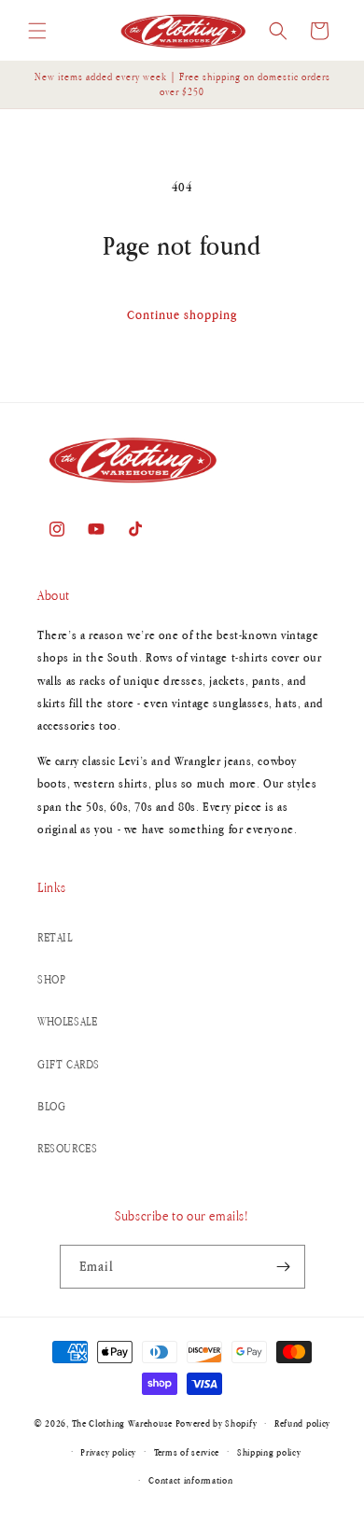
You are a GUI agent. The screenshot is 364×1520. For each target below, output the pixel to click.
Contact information (190, 1479)
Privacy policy (108, 1451)
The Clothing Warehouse (122, 1422)
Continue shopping (182, 314)
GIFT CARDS (68, 1064)
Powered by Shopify (216, 1422)
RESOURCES (67, 1148)
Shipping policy (269, 1451)
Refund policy (302, 1422)
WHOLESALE (67, 1021)
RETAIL (55, 937)
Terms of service (186, 1451)
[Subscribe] (283, 1267)
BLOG (51, 1106)
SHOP (51, 979)
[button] (37, 30)
